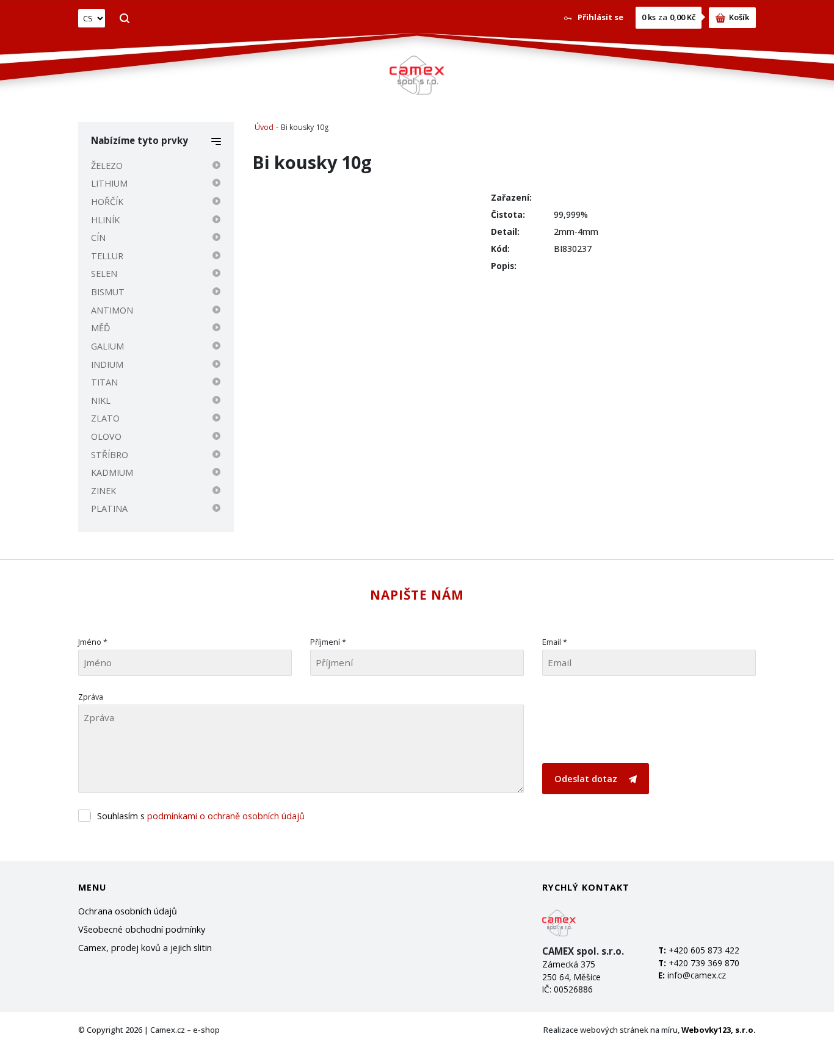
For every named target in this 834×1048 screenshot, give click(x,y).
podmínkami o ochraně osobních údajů (226, 816)
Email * (554, 641)
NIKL (101, 400)
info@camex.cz (696, 975)
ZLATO (105, 418)
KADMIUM (112, 472)
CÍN (98, 237)
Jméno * (92, 641)
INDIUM (107, 364)
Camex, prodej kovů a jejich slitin (145, 947)
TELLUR (107, 256)
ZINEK (103, 491)
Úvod (264, 127)
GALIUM (107, 346)
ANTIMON (112, 310)
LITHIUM (109, 183)
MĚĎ (100, 328)
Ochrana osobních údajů (127, 911)
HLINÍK (105, 220)
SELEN (104, 273)
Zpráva (90, 696)
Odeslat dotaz (587, 778)
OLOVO (106, 436)
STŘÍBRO (109, 455)
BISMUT (108, 292)
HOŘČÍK (107, 201)
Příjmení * (328, 641)
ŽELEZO (107, 165)
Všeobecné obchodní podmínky (141, 929)
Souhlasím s (201, 816)
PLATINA (109, 508)
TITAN (104, 382)
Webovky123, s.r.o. (718, 1029)
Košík (739, 17)
